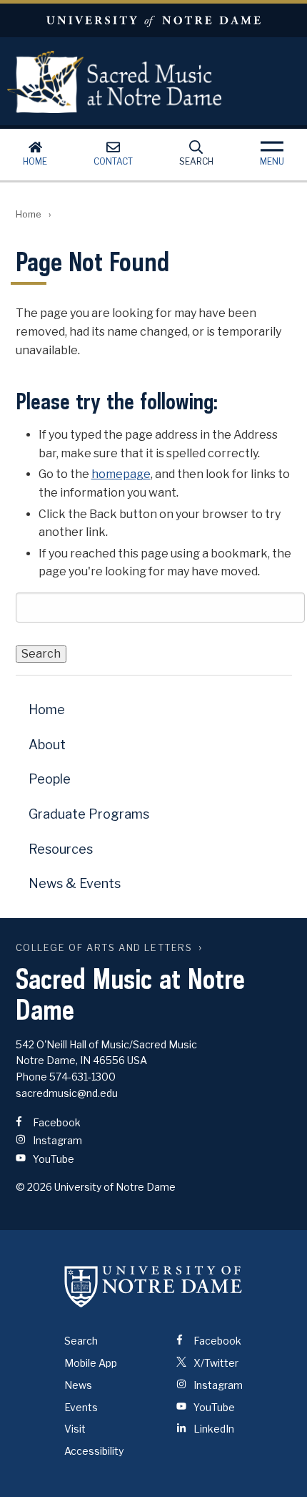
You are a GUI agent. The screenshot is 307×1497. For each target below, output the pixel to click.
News (78, 1385)
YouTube (52, 1159)
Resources (61, 849)
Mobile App (90, 1363)
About (47, 744)
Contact (113, 161)
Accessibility (94, 1451)
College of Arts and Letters (104, 947)
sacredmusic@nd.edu (67, 1093)
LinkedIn (212, 1429)
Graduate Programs (89, 813)
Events (81, 1407)
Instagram (56, 1140)
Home (35, 161)
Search (196, 161)
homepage (121, 474)
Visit (75, 1429)
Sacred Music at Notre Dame (114, 81)
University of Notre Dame (153, 20)
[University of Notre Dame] (153, 1285)
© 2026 (34, 1187)
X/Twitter (214, 1363)
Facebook (56, 1122)
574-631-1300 (82, 1077)
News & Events (75, 883)
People (50, 778)
